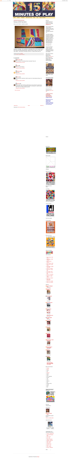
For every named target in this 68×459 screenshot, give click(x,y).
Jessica (18, 83)
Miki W (48, 369)
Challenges (22, 17)
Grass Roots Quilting (49, 289)
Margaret (48, 372)
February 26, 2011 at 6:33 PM (20, 88)
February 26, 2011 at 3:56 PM (20, 73)
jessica (17, 54)
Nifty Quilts (19, 59)
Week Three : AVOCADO (49, 279)
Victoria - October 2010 (50, 433)
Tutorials (18, 17)
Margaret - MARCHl (50, 440)
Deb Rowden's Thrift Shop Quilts (50, 340)
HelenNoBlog (49, 320)
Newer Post (15, 105)
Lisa (17, 65)
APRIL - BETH (49, 441)
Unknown (18, 71)
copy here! (50, 56)
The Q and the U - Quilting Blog (49, 347)
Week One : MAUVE (50, 282)
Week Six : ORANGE (50, 274)
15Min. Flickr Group (29, 17)
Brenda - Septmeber (50, 447)
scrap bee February (21, 54)
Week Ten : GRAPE (50, 268)
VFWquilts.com (48, 24)
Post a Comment (17, 90)
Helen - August (49, 446)
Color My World (49, 296)
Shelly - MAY (49, 442)
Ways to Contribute (42, 17)
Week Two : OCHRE (50, 281)
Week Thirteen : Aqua (50, 263)
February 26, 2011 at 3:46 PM (20, 68)
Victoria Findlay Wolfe (49, 414)
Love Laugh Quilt (49, 302)
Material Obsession (50, 315)
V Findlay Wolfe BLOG (49, 318)
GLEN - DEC (49, 436)
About (34, 17)
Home (15, 17)
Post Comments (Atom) (21, 107)
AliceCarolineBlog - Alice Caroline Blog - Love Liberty (50, 363)
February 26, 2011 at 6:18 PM (20, 80)
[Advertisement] (29, 98)
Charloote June (49, 443)
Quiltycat (48, 356)
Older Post (41, 105)
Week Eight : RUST (50, 271)
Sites (37, 17)
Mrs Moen (48, 333)
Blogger (38, 456)
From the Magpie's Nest (50, 286)
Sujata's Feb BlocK (49, 439)
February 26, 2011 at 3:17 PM (20, 62)
